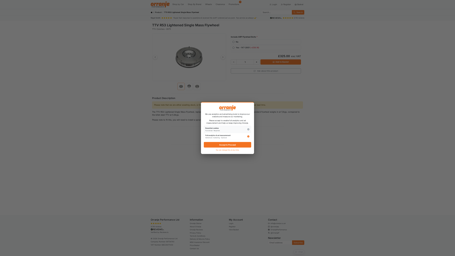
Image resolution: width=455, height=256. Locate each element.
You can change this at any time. (227, 150)
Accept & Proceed (227, 145)
